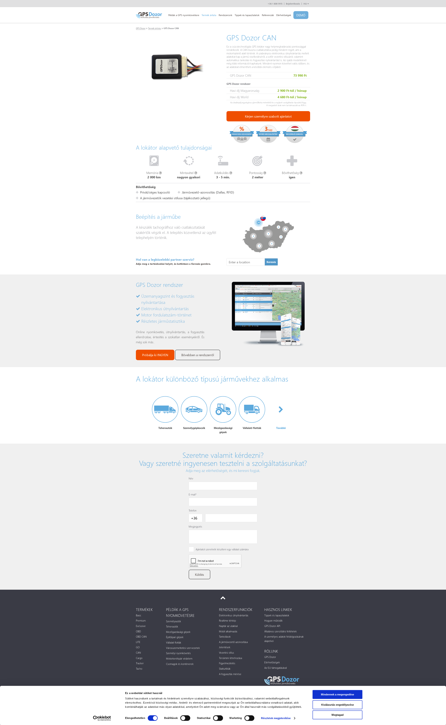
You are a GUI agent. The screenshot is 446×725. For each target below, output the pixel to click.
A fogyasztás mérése (230, 674)
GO (138, 647)
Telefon (193, 510)
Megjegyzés (195, 526)
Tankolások (225, 636)
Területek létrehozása (230, 658)
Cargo (139, 658)
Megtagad (338, 714)
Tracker (140, 663)
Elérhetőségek (283, 15)
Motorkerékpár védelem (179, 658)
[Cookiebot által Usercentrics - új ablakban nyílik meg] (102, 718)
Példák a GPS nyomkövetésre (183, 15)
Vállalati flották (173, 642)
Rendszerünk (225, 15)
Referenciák (268, 15)
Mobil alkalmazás (228, 631)
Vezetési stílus (226, 652)
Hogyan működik (273, 620)
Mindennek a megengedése (337, 694)
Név (191, 478)
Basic (138, 615)
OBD (138, 631)
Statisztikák (224, 668)
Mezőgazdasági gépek (178, 632)
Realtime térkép (227, 620)
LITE (138, 642)
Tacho (139, 668)
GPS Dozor (140, 28)
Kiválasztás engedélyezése (337, 704)
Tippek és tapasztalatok (247, 15)
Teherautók (172, 626)
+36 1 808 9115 (275, 3)
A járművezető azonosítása (233, 642)
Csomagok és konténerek (180, 664)
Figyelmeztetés (227, 663)
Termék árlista (209, 15)
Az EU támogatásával (275, 667)
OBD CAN (141, 636)
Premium (141, 620)
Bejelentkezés (293, 3)
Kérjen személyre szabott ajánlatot (268, 116)
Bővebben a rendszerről (197, 355)
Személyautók (173, 621)
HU (305, 3)
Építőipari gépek (174, 637)
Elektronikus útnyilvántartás (233, 615)
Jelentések (224, 647)
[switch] (185, 718)
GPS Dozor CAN (171, 28)
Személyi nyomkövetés (178, 653)
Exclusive (141, 626)
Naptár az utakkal (228, 626)
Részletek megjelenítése (276, 718)
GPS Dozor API (272, 626)
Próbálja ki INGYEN (155, 355)
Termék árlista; (154, 28)
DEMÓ (300, 15)
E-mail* (193, 494)
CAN (138, 652)
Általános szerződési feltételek (280, 631)
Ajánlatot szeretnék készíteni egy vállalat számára (222, 549)
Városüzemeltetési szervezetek (183, 648)
